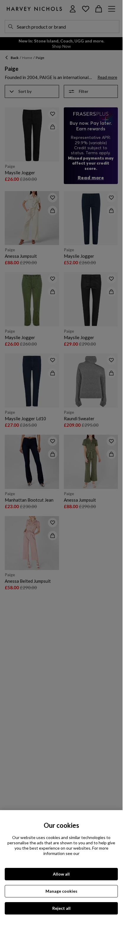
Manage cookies (61, 891)
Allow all (61, 873)
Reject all (61, 908)
